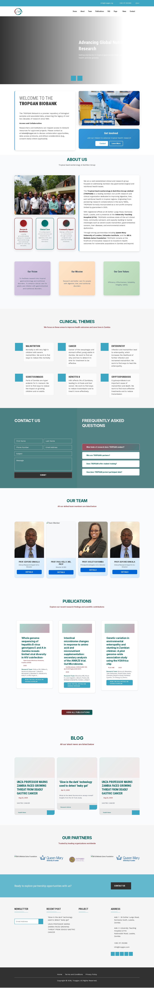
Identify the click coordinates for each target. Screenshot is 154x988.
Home (75, 11)
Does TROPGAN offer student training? (101, 464)
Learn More (116, 143)
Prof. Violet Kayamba (61, 562)
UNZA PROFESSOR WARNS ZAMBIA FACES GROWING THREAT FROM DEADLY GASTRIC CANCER (61, 928)
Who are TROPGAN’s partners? (98, 455)
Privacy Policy (91, 974)
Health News (64, 812)
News (124, 11)
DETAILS (29, 572)
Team (90, 11)
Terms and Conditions (74, 974)
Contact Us (120, 886)
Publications (99, 11)
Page (115, 11)
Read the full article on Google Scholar (34, 685)
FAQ (109, 11)
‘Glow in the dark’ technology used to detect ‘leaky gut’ (60, 918)
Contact (132, 11)
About (82, 11)
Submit (43, 475)
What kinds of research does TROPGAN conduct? (105, 447)
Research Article (23, 807)
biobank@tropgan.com (29, 133)
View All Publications (78, 712)
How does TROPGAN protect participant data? (104, 472)
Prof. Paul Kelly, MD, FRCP (29, 563)
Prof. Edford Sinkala (93, 562)
